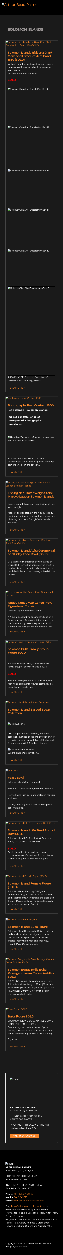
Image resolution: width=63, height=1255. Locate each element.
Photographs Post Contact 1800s (31, 405)
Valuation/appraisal (24, 1136)
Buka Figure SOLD (21, 1016)
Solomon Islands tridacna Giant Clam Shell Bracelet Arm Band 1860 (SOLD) (30, 56)
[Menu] (56, 7)
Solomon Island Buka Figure (28, 927)
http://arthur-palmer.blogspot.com (28, 1206)
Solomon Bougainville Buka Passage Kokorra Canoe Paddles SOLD (31, 973)
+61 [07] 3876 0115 (23, 1194)
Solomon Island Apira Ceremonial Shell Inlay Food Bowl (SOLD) (31, 552)
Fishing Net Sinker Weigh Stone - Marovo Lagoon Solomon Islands (31, 494)
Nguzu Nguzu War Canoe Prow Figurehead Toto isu (30, 604)
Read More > (16, 387)
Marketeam (21, 1246)
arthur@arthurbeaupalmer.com (28, 1200)
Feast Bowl (16, 777)
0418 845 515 (20, 1197)
